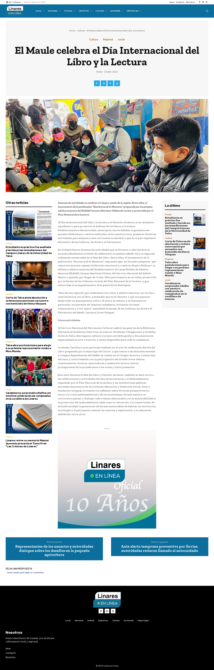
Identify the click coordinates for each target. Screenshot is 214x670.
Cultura (81, 30)
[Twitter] (206, 2)
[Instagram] (203, 2)
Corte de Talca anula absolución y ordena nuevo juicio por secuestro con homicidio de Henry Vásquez (27, 300)
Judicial (9, 294)
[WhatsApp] (117, 83)
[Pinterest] (110, 83)
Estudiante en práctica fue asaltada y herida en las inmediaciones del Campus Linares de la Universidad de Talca (29, 251)
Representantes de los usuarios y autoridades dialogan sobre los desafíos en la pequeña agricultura (54, 550)
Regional (108, 39)
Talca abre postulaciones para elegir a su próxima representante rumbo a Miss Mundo (28, 348)
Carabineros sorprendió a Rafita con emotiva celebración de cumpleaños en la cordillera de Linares (28, 395)
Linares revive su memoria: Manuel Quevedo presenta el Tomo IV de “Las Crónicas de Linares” (27, 443)
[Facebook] (199, 2)
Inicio (72, 30)
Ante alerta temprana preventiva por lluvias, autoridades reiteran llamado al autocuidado (159, 548)
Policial (9, 243)
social (121, 39)
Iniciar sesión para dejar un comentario (25, 572)
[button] (207, 10)
